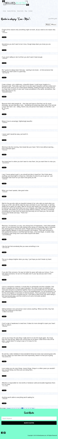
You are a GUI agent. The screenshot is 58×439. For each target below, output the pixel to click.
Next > (33, 408)
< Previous (8, 408)
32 (26, 408)
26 (14, 408)
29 (20, 408)
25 (12, 408)
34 (30, 408)
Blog (26, 11)
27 (16, 408)
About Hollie (20, 11)
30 (22, 408)
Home (4, 11)
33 (28, 408)
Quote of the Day (11, 11)
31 (24, 408)
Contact (30, 11)
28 (18, 408)
